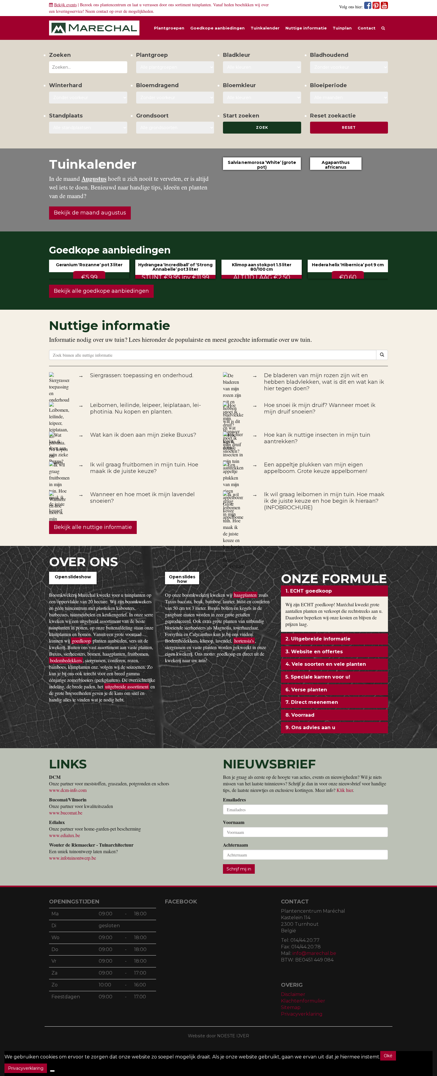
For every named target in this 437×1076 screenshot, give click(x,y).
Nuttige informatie (306, 28)
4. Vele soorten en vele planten (325, 664)
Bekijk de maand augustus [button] (90, 212)
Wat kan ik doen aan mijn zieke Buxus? (143, 435)
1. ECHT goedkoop (308, 591)
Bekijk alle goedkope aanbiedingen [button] (101, 291)
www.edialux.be (64, 835)
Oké (388, 1055)
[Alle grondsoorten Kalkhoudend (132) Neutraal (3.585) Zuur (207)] (175, 128)
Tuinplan (342, 28)
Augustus (93, 178)
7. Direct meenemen (311, 702)
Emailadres (234, 799)
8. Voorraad (300, 715)
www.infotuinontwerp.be (72, 858)
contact (102, 11)
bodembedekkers (66, 660)
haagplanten (245, 595)
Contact (366, 28)
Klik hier (345, 790)
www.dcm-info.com (68, 790)
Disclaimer (293, 994)
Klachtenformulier (303, 1001)
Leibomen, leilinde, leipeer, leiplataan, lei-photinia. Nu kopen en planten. (145, 408)
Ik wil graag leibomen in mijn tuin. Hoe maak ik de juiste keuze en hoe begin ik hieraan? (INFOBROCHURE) (324, 501)
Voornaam (233, 822)
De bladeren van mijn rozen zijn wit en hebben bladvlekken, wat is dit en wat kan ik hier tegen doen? (324, 382)
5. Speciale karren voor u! (317, 677)
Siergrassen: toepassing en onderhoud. (141, 375)
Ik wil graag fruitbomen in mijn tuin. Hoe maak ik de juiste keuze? (144, 467)
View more (73, 584)
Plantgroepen (169, 28)
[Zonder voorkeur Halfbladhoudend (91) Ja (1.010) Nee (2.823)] (349, 67)
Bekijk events (65, 4)
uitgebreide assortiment (126, 686)
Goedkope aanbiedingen (217, 28)
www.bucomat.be (65, 812)
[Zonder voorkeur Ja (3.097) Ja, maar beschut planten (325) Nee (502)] (88, 98)
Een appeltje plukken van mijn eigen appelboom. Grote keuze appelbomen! (315, 467)
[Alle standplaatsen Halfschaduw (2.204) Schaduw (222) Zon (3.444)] (88, 128)
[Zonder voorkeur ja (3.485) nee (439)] (175, 98)
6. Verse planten (306, 690)
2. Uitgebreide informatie (317, 639)
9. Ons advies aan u (310, 727)
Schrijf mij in (239, 869)
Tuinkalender (265, 28)
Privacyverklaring (302, 1014)
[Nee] (52, 1071)
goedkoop (81, 641)
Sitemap (291, 1007)
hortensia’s (244, 641)
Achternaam (235, 845)
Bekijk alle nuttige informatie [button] (93, 527)
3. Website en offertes (314, 651)
